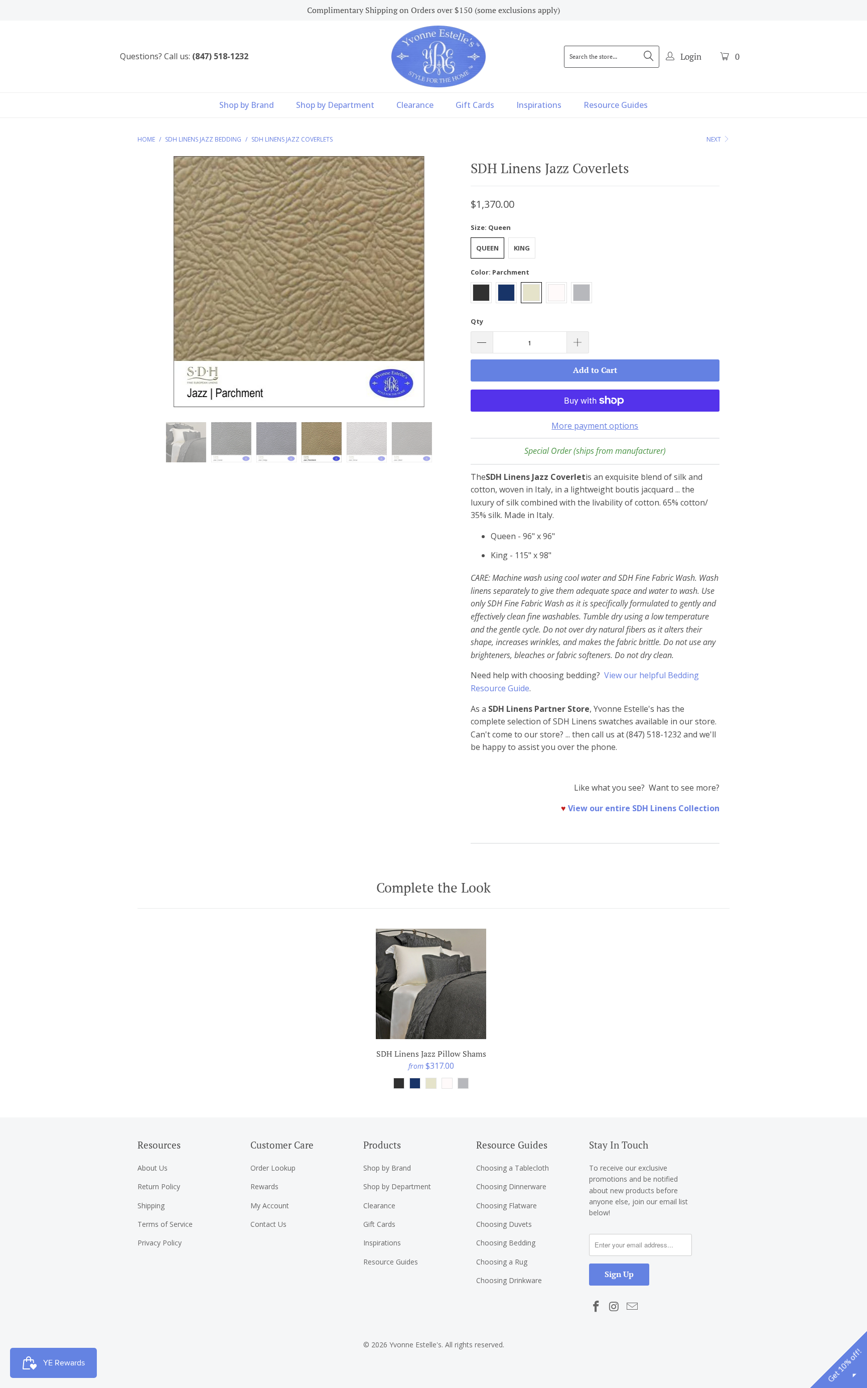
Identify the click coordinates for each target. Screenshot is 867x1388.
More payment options (594, 425)
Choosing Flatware (506, 1205)
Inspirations (538, 104)
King (522, 248)
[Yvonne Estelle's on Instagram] (614, 1307)
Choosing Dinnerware (511, 1186)
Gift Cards (475, 104)
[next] (443, 289)
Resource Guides (616, 104)
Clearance (415, 104)
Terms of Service (165, 1224)
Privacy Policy (159, 1242)
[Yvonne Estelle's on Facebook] (596, 1307)
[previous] (155, 289)
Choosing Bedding (505, 1242)
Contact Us (268, 1224)
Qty (477, 321)
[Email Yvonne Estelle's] (632, 1307)
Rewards (264, 1186)
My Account (269, 1205)
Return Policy (158, 1186)
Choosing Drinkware (509, 1280)
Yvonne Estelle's (415, 1344)
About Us (152, 1168)
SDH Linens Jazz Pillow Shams (431, 984)
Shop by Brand (246, 104)
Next (714, 139)
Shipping (151, 1205)
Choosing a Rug (501, 1262)
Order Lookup (273, 1168)
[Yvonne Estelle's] (438, 56)
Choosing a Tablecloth (512, 1168)
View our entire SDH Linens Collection (643, 808)
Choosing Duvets (504, 1224)
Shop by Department (335, 104)
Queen (487, 248)
